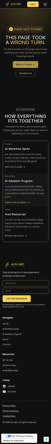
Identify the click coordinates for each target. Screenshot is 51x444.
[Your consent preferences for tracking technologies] (46, 439)
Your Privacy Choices (22, 436)
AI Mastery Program (12, 334)
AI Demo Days (9, 365)
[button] (45, 4)
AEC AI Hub (8, 360)
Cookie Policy (9, 416)
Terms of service (10, 411)
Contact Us (25, 73)
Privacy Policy (29, 305)
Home (5, 323)
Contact (7, 344)
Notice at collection (13, 440)
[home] (12, 4)
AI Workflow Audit (11, 329)
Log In (33, 4)
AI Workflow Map (10, 370)
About (5, 339)
